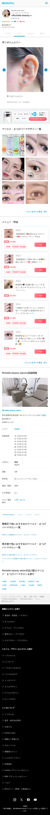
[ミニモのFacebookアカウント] (28, 800)
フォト (37, 599)
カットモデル (10, 699)
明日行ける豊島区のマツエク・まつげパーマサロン (19, 534)
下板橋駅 (31, 585)
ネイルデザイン (11, 686)
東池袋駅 (22, 581)
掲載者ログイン (11, 751)
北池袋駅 (13, 581)
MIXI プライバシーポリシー (16, 776)
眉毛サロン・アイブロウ (14, 634)
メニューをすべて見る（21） (36, 362)
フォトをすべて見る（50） (37, 211)
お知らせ (8, 726)
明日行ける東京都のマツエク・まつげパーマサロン (19, 555)
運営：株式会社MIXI (13, 720)
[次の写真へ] (45, 69)
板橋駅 (4, 589)
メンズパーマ (10, 680)
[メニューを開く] (46, 3)
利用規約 (8, 764)
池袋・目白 (33, 596)
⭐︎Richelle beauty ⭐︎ (26, 599)
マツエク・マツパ (15, 596)
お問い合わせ (19, 499)
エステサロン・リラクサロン (16, 640)
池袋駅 (41, 596)
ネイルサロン (10, 621)
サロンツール (10, 745)
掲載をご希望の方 (12, 739)
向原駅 (4, 585)
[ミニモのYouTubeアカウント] (35, 800)
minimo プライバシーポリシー (17, 770)
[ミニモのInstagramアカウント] (14, 800)
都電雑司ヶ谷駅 (33, 581)
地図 (44, 415)
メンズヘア (9, 661)
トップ (4, 596)
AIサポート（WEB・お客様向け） (18, 789)
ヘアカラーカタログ (13, 668)
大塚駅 (23, 585)
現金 (16, 462)
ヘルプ (7, 782)
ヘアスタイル (10, 655)
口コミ (42, 33)
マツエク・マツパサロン (14, 627)
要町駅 (39, 585)
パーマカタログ (11, 674)
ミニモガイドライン (13, 757)
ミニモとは (9, 714)
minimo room (10, 732)
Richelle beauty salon (9, 599)
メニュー (31, 33)
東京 (25, 596)
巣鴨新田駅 (13, 585)
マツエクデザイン (12, 692)
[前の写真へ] (4, 69)
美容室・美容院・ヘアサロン (16, 615)
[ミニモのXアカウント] (21, 800)
